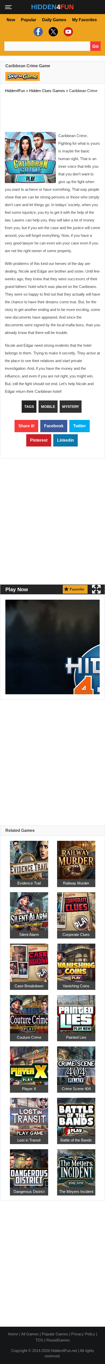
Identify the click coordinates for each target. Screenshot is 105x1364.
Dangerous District (29, 1191)
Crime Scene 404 (76, 1089)
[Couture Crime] (29, 1011)
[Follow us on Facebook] (38, 31)
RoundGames (58, 1340)
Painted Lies (76, 1037)
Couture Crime (29, 1037)
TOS (39, 1340)
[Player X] (29, 1062)
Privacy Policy (83, 1334)
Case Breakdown (29, 986)
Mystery (70, 407)
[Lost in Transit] (29, 1114)
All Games (30, 1334)
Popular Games (55, 1334)
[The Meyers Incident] (76, 1165)
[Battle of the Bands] (76, 1114)
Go (95, 46)
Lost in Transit (29, 1140)
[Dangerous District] (29, 1165)
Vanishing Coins (76, 986)
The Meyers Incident (76, 1191)
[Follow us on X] (53, 31)
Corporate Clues (76, 934)
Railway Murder (76, 883)
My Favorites (84, 20)
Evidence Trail (29, 883)
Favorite (77, 589)
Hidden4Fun (15, 90)
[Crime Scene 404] (76, 1062)
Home (13, 1334)
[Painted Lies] (76, 1011)
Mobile (48, 407)
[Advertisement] (52, 111)
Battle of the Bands (76, 1140)
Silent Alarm (29, 934)
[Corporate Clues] (76, 908)
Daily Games (54, 20)
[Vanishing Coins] (76, 960)
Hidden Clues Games (47, 90)
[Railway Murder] (76, 857)
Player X (29, 1089)
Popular (28, 20)
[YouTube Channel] (68, 31)
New (11, 20)
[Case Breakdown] (29, 960)
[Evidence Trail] (29, 857)
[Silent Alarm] (29, 908)
